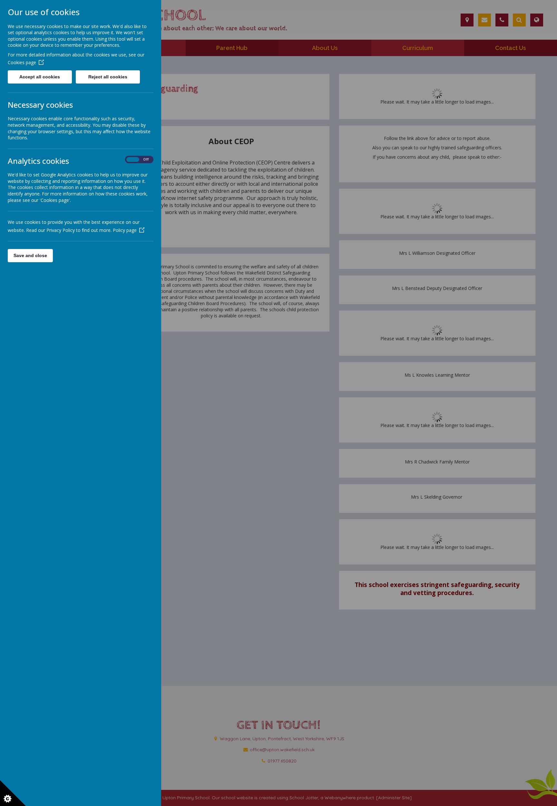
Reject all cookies (107, 76)
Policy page (125, 230)
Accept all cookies (39, 76)
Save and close (30, 255)
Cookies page (22, 62)
